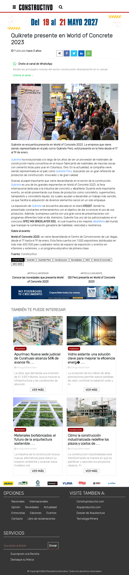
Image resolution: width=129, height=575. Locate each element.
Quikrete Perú (64, 171)
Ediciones (35, 513)
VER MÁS (38, 389)
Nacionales (18, 501)
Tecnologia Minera (87, 518)
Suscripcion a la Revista (25, 553)
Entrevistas (18, 513)
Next (121, 483)
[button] (15, 7)
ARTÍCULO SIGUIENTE (91, 273)
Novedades (76, 260)
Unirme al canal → (23, 75)
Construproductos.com (90, 501)
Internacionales (39, 501)
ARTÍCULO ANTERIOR (38, 273)
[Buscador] (60, 7)
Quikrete (16, 159)
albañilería (99, 221)
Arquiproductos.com (89, 507)
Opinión (15, 507)
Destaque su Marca (22, 559)
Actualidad (50, 507)
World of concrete (102, 260)
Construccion (61, 260)
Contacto (17, 518)
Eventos (51, 513)
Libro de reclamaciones (41, 518)
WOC (87, 260)
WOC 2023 (17, 264)
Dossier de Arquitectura (91, 513)
